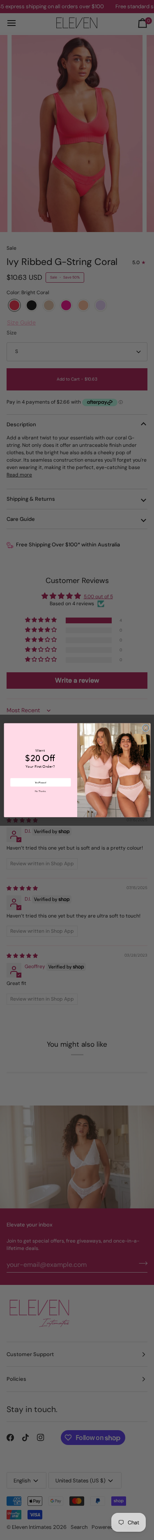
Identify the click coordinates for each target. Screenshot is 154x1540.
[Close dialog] (145, 728)
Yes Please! (40, 782)
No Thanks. (40, 791)
